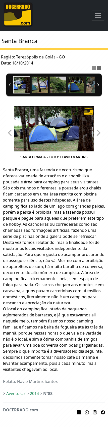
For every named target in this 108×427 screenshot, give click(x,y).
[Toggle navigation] (98, 16)
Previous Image (9, 132)
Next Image (98, 132)
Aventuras (16, 393)
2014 (34, 393)
